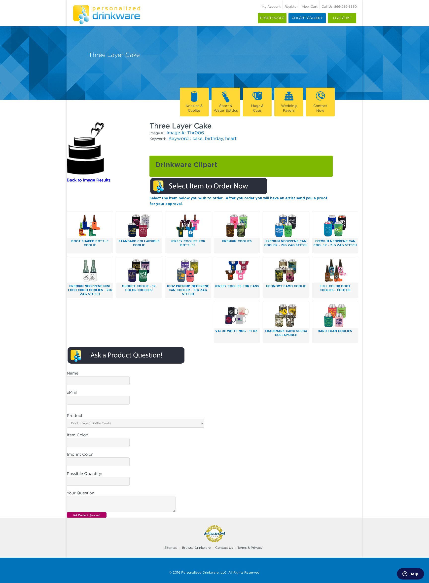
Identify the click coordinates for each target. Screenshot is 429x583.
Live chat (342, 18)
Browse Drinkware (196, 548)
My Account (271, 6)
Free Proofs (272, 18)
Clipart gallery (307, 18)
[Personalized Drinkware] (106, 7)
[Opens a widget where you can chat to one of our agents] (410, 574)
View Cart (310, 6)
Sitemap (171, 548)
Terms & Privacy (250, 548)
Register (291, 6)
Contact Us (224, 548)
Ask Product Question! (86, 515)
